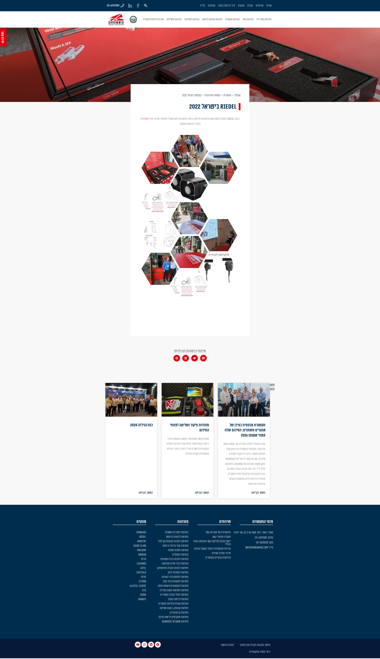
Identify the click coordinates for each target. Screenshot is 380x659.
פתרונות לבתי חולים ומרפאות (175, 563)
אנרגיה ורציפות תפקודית (153, 19)
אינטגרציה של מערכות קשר (218, 532)
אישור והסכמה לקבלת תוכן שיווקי (255, 645)
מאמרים (227, 95)
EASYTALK (141, 572)
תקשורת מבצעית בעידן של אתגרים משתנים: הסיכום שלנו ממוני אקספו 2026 (245, 430)
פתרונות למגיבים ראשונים (176, 532)
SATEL (143, 568)
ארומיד (237, 95)
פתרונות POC (248, 19)
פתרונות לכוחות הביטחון (177, 537)
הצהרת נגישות (227, 645)
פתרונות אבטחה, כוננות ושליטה (174, 608)
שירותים (259, 5)
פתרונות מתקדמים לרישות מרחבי (173, 617)
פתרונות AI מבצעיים (179, 612)
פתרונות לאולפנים (192, 19)
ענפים (250, 5)
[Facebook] (158, 645)
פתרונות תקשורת (232, 19)
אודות (269, 5)
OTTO (143, 559)
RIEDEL (142, 537)
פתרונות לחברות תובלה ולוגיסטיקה (172, 568)
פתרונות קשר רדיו (263, 19)
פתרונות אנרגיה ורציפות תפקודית (173, 604)
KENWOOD (141, 532)
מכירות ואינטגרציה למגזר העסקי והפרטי (212, 549)
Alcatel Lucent (138, 586)
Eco (144, 590)
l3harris (141, 563)
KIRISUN (142, 554)
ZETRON (142, 581)
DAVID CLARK (140, 546)
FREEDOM (141, 550)
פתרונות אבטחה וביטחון (212, 19)
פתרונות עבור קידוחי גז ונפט (175, 546)
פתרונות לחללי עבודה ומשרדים (174, 595)
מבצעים (211, 5)
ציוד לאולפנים (147, 119)
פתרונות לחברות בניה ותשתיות (174, 559)
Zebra (143, 595)
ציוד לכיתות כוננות (226, 5)
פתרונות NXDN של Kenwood (175, 621)
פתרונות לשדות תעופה (178, 550)
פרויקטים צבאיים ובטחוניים (218, 557)
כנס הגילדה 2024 (141, 425)
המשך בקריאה (258, 493)
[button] (203, 358)
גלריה (202, 5)
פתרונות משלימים (174, 19)
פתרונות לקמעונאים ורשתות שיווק (173, 586)
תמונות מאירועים (212, 95)
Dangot (142, 599)
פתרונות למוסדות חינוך (177, 572)
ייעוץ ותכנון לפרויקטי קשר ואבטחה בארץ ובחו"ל (212, 543)
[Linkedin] (151, 645)
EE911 (143, 577)
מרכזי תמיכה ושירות (221, 553)
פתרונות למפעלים (180, 554)
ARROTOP (141, 541)
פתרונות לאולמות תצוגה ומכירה (174, 590)
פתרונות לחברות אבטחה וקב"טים (173, 541)
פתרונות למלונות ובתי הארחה (175, 577)
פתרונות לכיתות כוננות (178, 599)
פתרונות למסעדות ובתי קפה (175, 581)
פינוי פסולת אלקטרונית (259, 652)
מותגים (241, 5)
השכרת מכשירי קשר (221, 537)
